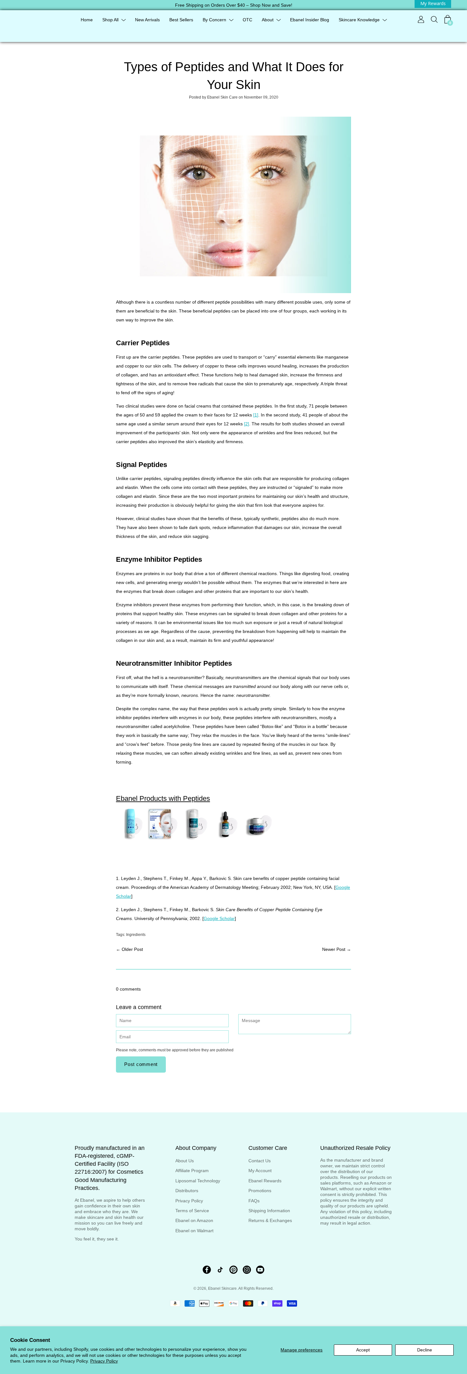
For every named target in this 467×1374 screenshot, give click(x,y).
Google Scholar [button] (219, 918)
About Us (184, 1160)
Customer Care (267, 1148)
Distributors (186, 1190)
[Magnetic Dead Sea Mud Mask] (259, 838)
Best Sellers (181, 19)
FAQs (254, 1200)
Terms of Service (192, 1210)
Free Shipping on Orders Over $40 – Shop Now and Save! (233, 5)
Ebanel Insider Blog (309, 19)
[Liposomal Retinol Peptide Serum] (227, 838)
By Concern (214, 19)
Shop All (110, 19)
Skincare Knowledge (359, 19)
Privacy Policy (104, 1361)
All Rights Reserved (255, 1288)
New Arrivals (147, 19)
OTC (247, 19)
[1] (255, 414)
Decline (424, 1349)
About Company (195, 1148)
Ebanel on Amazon (194, 1220)
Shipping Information (269, 1210)
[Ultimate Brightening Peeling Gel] (132, 838)
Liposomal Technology (197, 1180)
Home (87, 19)
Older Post (132, 949)
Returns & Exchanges (270, 1220)
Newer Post (333, 949)
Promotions (259, 1190)
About (268, 19)
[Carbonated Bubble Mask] (163, 838)
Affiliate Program (192, 1170)
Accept (363, 1349)
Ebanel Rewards (264, 1180)
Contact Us (259, 1160)
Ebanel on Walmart (194, 1230)
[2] (246, 423)
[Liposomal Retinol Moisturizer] (195, 838)
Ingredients (136, 934)
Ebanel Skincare (222, 1288)
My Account (260, 1170)
